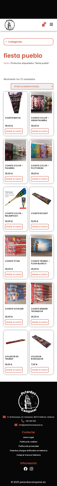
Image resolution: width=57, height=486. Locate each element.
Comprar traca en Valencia (28, 455)
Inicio (6, 63)
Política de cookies (28, 442)
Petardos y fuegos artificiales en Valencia (28, 450)
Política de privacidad (29, 446)
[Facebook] (25, 468)
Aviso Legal (28, 437)
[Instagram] (31, 468)
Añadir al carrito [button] (14, 131)
